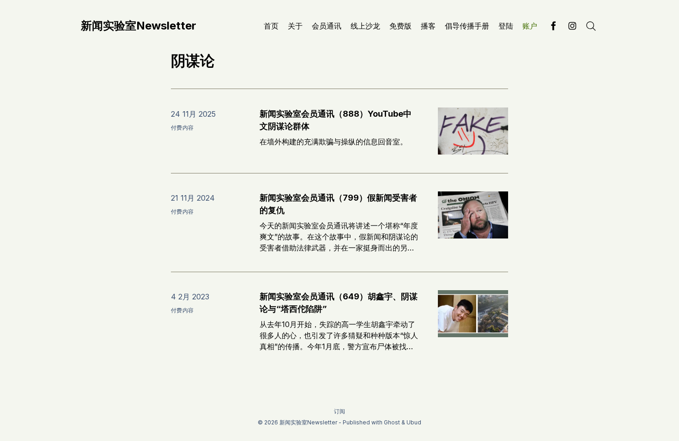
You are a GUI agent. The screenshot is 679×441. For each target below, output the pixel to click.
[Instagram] (572, 25)
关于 (295, 25)
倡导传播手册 (467, 25)
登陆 (505, 25)
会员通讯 (326, 25)
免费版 (400, 25)
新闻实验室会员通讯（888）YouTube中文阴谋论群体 (336, 120)
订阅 (339, 411)
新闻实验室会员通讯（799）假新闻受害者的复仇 (338, 204)
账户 (529, 25)
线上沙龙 (365, 25)
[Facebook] (553, 25)
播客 (428, 25)
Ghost (392, 422)
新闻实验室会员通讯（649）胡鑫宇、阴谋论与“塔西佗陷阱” (339, 303)
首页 (271, 25)
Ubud (413, 422)
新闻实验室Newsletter (138, 25)
